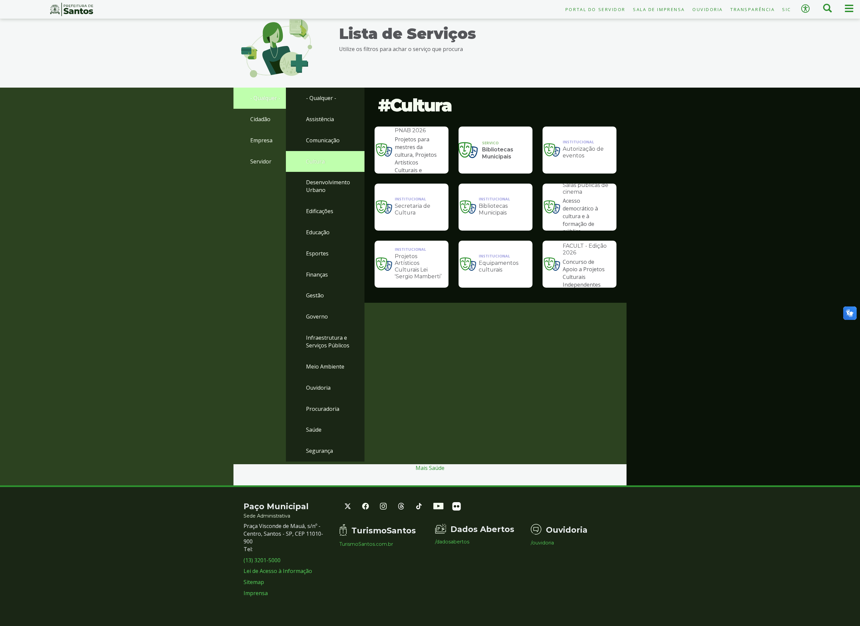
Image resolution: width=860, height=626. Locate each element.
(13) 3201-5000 (262, 560)
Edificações (319, 211)
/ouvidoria (542, 542)
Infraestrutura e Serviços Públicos (327, 341)
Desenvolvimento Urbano (328, 186)
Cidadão (260, 119)
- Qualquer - (265, 98)
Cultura (315, 161)
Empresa (261, 140)
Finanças (317, 274)
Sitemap (254, 582)
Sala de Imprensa (659, 9)
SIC (786, 9)
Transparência (752, 9)
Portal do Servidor (595, 9)
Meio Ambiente (325, 366)
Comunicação (323, 140)
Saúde (313, 429)
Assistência (320, 119)
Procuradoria (322, 409)
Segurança (319, 450)
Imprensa (256, 593)
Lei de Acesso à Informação (278, 571)
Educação (318, 232)
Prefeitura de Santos (71, 9)
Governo (317, 316)
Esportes (317, 253)
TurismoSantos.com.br (366, 544)
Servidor (260, 161)
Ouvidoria (707, 9)
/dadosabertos (452, 541)
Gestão (315, 295)
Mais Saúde (430, 468)
